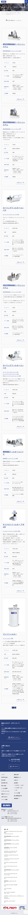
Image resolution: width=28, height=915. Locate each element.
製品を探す (16, 774)
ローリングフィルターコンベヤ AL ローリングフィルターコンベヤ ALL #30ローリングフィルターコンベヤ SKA (12, 374)
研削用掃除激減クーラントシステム (11, 836)
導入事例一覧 (4, 782)
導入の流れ (3, 785)
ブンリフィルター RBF (8, 638)
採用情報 (16, 798)
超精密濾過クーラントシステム (10, 847)
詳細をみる (19, 99)
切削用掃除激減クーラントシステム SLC (12, 292)
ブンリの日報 (17, 793)
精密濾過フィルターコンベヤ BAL (10, 458)
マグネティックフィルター (9, 900)
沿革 (16, 790)
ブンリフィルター (10, 634)
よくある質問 (4, 788)
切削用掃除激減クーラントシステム (11, 869)
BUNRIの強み (4, 777)
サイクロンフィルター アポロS (10, 884)
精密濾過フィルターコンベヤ (10, 881)
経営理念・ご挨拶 (19, 785)
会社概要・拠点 (18, 787)
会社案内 (16, 782)
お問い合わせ (15, 766)
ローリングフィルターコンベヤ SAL (11, 214)
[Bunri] (3, 2)
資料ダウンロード (15, 737)
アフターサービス (5, 791)
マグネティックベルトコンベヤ (10, 862)
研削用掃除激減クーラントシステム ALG (12, 51)
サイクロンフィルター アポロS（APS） (12, 531)
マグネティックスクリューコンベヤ (11, 858)
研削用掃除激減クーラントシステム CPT (12, 129)
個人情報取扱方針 (18, 795)
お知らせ (16, 780)
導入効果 (3, 780)
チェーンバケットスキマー (9, 892)
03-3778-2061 (15, 759)
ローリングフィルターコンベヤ (10, 866)
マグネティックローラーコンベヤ (11, 854)
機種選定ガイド (17, 777)
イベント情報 (4, 799)
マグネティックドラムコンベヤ (10, 851)
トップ (2, 774)
